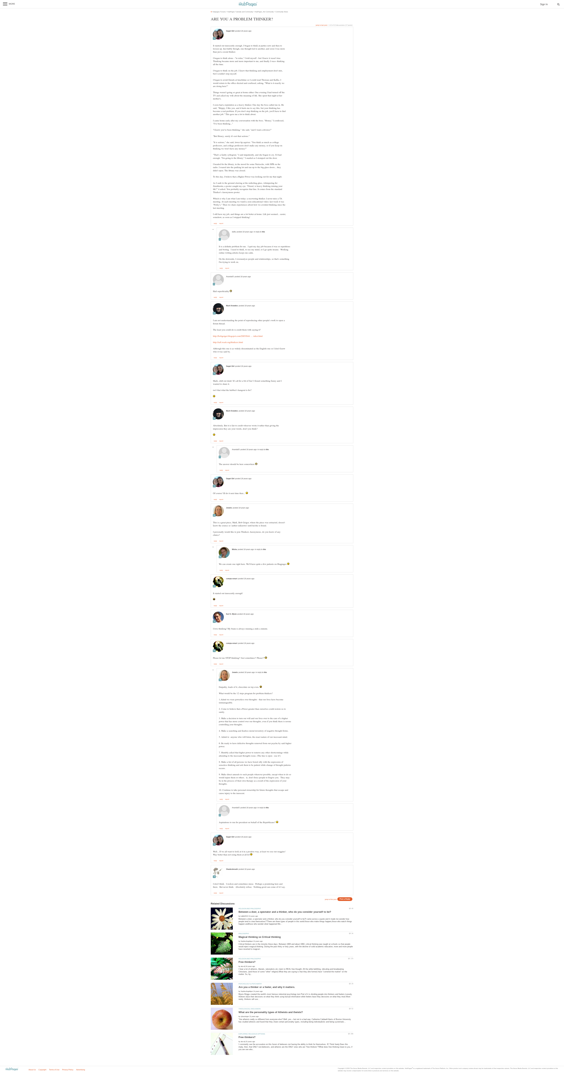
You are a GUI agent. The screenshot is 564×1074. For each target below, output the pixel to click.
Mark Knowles (232, 306)
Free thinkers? (247, 962)
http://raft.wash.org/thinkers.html (228, 342)
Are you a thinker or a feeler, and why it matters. (267, 987)
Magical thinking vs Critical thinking (260, 937)
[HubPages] (247, 4)
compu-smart (231, 579)
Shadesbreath (232, 869)
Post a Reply (345, 899)
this (263, 232)
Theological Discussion (250, 1009)
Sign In (544, 4)
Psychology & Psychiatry (250, 984)
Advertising (80, 1070)
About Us (32, 1070)
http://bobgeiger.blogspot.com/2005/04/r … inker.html (238, 335)
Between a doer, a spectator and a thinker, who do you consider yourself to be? (285, 911)
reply (215, 223)
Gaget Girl (230, 31)
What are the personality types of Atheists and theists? (271, 1012)
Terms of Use (54, 1070)
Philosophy (244, 933)
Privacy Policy (67, 1070)
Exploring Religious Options (252, 1034)
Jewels (229, 508)
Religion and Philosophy (250, 908)
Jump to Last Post (321, 25)
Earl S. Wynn (231, 614)
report (221, 223)
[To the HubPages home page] (12, 1069)
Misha (234, 549)
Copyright (42, 1070)
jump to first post (331, 899)
